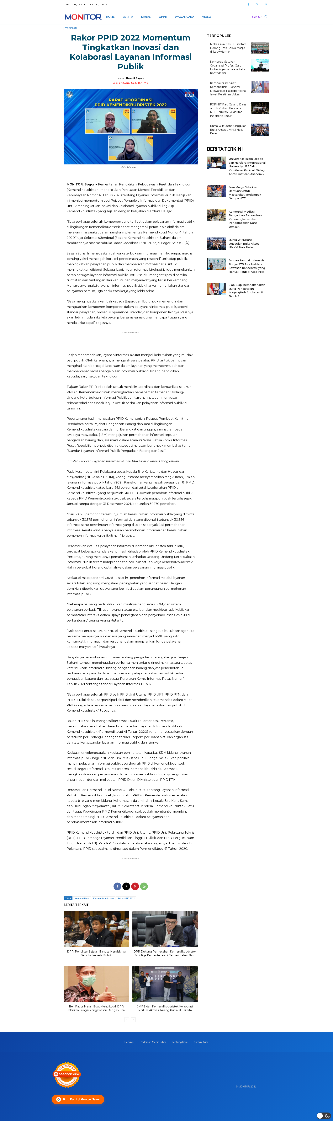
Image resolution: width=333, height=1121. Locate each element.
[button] (260, 16)
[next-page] (133, 1019)
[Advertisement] (131, 342)
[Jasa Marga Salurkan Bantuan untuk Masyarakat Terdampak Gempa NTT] (216, 191)
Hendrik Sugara (135, 78)
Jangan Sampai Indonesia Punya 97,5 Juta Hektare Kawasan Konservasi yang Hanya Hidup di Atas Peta (247, 266)
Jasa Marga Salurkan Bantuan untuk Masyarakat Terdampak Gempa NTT (245, 192)
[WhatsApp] (144, 886)
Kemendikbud (82, 898)
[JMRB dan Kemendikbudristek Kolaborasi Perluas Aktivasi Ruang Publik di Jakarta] (165, 984)
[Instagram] (266, 4)
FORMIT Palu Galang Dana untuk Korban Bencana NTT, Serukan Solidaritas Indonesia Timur (228, 110)
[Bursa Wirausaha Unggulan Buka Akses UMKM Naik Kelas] (260, 130)
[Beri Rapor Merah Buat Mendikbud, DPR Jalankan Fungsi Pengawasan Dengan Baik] (96, 984)
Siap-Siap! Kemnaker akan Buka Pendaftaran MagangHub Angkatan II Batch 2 (247, 290)
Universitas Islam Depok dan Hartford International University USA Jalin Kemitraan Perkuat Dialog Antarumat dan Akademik (247, 166)
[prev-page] (126, 1019)
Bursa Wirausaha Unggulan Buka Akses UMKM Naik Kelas (228, 129)
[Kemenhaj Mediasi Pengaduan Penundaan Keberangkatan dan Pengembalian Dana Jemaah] (216, 215)
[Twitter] (257, 4)
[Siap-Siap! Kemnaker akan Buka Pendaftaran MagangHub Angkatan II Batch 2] (216, 289)
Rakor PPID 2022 (126, 898)
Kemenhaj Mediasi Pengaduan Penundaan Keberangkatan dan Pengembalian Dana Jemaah (245, 219)
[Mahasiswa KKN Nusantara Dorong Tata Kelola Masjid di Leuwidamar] (260, 48)
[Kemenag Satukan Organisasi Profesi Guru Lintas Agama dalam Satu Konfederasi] (260, 65)
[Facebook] (248, 4)
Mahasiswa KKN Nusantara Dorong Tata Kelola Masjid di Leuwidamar (228, 47)
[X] (126, 886)
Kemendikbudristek (103, 898)
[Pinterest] (135, 886)
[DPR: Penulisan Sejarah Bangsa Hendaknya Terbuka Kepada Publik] (96, 929)
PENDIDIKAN (71, 28)
